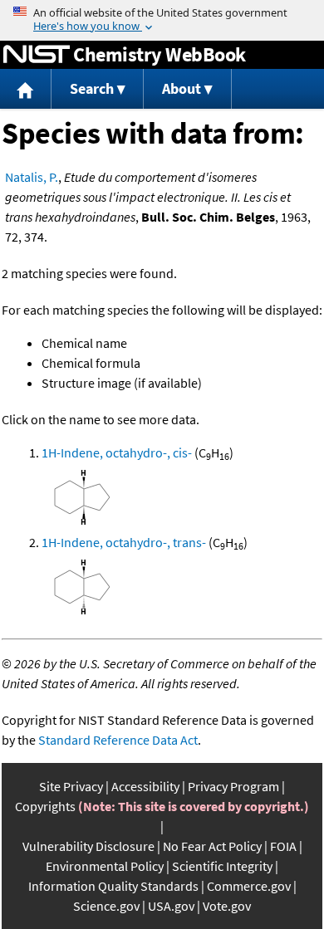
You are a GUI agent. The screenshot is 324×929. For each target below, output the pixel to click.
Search (92, 88)
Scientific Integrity (222, 866)
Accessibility (145, 786)
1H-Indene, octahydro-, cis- (117, 452)
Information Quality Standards (113, 886)
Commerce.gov (249, 886)
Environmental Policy (105, 866)
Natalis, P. (31, 177)
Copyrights (45, 806)
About (181, 88)
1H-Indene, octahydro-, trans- (124, 542)
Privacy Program (233, 786)
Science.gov (106, 905)
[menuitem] (26, 89)
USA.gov (171, 905)
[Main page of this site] (26, 89)
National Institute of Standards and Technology (36, 55)
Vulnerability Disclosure (88, 846)
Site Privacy (71, 786)
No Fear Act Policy (212, 846)
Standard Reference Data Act (118, 739)
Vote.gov (227, 905)
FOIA (283, 846)
